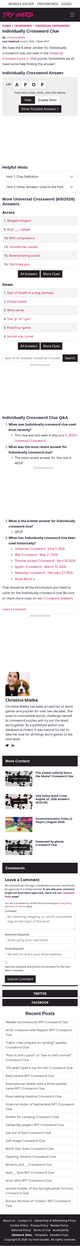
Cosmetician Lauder (23, 247)
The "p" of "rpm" (19, 319)
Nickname (17, 934)
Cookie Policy (19, 1225)
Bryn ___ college (18, 229)
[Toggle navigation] (72, 15)
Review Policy (59, 1225)
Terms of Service (17, 906)
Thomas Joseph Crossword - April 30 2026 (45, 561)
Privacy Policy (65, 903)
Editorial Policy (21, 1230)
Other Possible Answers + (40, 109)
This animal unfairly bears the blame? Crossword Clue (54, 774)
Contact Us (24, 1220)
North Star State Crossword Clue (30, 1149)
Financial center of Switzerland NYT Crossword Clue (40, 1106)
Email (14, 948)
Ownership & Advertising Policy (55, 1220)
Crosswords (47, 4)
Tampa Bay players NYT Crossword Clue (35, 1125)
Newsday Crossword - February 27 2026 (44, 573)
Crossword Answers (58, 598)
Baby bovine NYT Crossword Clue (30, 1076)
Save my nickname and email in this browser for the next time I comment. (37, 968)
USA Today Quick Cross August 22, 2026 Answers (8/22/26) (53, 799)
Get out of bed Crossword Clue (28, 1133)
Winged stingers (19, 220)
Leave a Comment (14, 609)
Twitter (40, 993)
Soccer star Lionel (20, 336)
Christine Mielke (16, 37)
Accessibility (61, 1230)
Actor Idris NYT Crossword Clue (29, 1180)
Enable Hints (47, 100)
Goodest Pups (59, 1235)
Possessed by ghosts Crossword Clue (50, 843)
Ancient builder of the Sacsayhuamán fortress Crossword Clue (39, 1190)
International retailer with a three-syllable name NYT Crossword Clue (36, 1086)
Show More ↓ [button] (25, 579)
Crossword (23, 26)
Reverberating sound (24, 255)
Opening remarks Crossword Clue (31, 1156)
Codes (66, 4)
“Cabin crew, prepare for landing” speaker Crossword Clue (36, 1044)
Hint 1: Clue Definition (22, 176)
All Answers (28, 274)
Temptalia (41, 1235)
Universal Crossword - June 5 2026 (40, 549)
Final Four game (19, 328)
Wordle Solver (21, 4)
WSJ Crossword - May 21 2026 (36, 555)
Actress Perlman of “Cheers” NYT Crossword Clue (38, 1203)
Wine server (16, 310)
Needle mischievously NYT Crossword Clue (37, 1022)
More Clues (51, 274)
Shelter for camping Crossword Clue (32, 1117)
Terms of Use (41, 1230)
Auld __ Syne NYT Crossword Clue (30, 1172)
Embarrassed (17, 301)
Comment (11, 911)
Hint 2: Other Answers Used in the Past (34, 187)
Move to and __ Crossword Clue (29, 1164)
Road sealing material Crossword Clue (34, 1096)
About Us (9, 1220)
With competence (22, 238)
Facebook (40, 1002)
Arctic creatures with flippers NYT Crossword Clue (39, 1032)
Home (6, 26)
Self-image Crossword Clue (25, 1141)
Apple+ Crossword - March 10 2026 (40, 567)
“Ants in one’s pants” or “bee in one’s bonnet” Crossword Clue (39, 1057)
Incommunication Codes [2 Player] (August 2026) (54, 820)
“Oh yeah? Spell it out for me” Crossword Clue (39, 1068)
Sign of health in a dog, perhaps (30, 293)
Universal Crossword (52, 26)
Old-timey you (19, 264)
